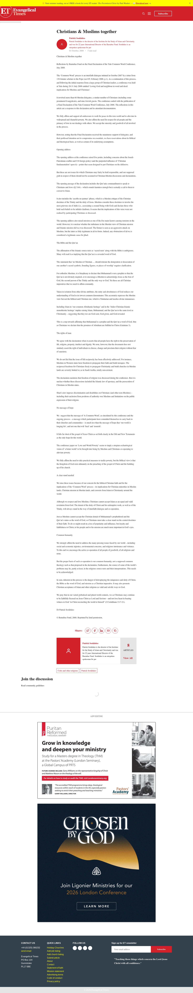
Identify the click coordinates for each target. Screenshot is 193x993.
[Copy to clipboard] (115, 631)
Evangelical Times (100, 990)
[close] (190, 3)
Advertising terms (55, 975)
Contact (50, 964)
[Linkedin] (90, 948)
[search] (143, 13)
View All (127, 658)
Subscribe (163, 13)
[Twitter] (80, 948)
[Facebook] (75, 948)
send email (26, 951)
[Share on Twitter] (88, 631)
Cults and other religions (68, 670)
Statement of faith (55, 968)
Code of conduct (54, 978)
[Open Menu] (149, 13)
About (50, 961)
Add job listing (53, 951)
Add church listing (55, 954)
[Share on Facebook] (95, 631)
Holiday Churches (55, 948)
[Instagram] (85, 948)
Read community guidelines (32, 685)
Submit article (53, 958)
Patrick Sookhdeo (77, 38)
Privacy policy (53, 981)
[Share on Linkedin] (101, 631)
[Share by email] (108, 631)
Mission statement (55, 971)
